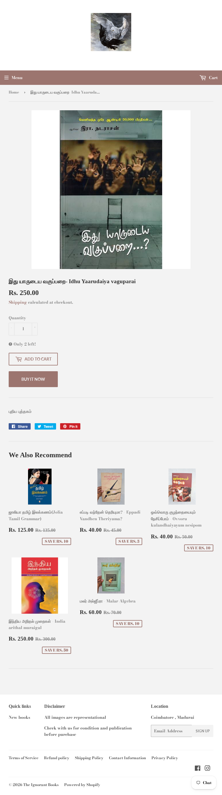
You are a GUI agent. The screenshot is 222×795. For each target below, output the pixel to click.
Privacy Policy (164, 758)
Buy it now (33, 379)
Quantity (17, 318)
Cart (213, 77)
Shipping (18, 302)
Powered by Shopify (82, 784)
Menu (17, 77)
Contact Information (127, 758)
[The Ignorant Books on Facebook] (198, 769)
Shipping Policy (89, 758)
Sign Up (203, 731)
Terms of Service (23, 758)
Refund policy (56, 758)
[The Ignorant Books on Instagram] (207, 769)
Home (14, 92)
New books (19, 717)
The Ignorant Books (41, 784)
